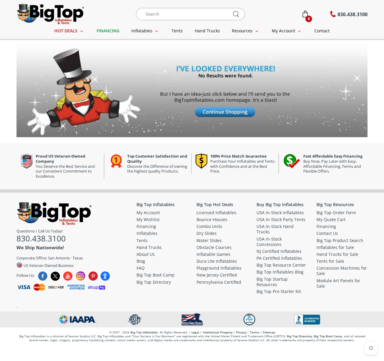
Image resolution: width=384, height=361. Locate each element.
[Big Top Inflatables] (50, 13)
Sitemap (269, 332)
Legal (195, 332)
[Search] (236, 14)
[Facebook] (43, 276)
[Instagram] (80, 276)
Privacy (241, 332)
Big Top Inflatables (144, 332)
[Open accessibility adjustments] (105, 276)
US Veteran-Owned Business (48, 265)
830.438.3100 (41, 238)
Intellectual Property (217, 332)
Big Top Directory (299, 336)
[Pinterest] (93, 276)
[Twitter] (55, 276)
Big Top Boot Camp (328, 336)
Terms (254, 332)
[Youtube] (68, 276)
